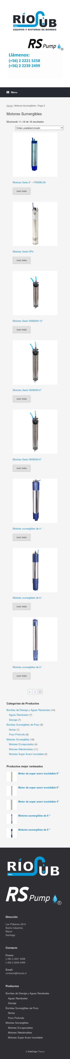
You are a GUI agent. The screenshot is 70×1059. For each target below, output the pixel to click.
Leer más (22, 191)
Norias (12, 729)
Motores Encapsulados (21, 744)
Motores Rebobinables (21, 749)
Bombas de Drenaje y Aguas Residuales (28, 710)
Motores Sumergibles (18, 739)
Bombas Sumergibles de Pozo (23, 724)
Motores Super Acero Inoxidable (26, 754)
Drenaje (13, 719)
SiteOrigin (32, 1051)
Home (10, 105)
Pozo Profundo (17, 734)
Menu (14, 92)
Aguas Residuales (19, 714)
